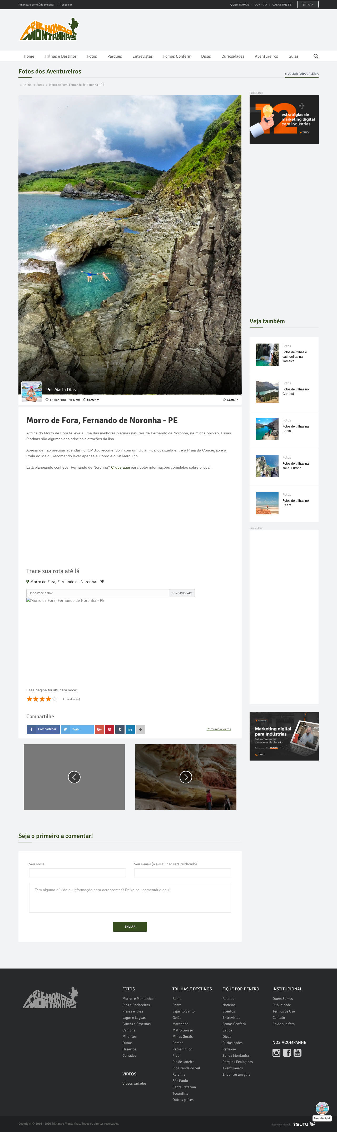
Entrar (308, 4)
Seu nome (36, 864)
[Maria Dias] (31, 392)
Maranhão (180, 1024)
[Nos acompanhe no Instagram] (276, 1053)
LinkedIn (130, 729)
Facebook (43, 729)
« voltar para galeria (302, 74)
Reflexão (229, 1049)
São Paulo (180, 1081)
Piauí (176, 1055)
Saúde (227, 1030)
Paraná (178, 1043)
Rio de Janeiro (183, 1062)
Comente (93, 400)
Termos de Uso (283, 1011)
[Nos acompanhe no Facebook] (287, 1053)
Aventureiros (266, 56)
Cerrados (129, 1055)
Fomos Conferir (177, 56)
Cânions (128, 1030)
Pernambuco (182, 1049)
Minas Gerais (182, 1036)
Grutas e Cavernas (136, 1024)
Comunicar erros (219, 729)
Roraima (178, 1074)
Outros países (183, 1100)
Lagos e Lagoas (134, 1017)
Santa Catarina (184, 1087)
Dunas (127, 1043)
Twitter (77, 729)
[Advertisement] (223, 29)
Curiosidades (232, 56)
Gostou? (232, 400)
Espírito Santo (183, 1011)
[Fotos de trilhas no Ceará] (267, 503)
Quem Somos (282, 998)
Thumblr (120, 729)
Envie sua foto (283, 1024)
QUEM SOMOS (239, 4)
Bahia (176, 998)
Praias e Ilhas (132, 1011)
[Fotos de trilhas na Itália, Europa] (267, 466)
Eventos (228, 1011)
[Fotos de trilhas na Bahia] (267, 429)
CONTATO (261, 4)
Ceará (176, 1005)
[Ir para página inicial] (50, 994)
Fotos (92, 56)
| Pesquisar (63, 4)
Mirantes (129, 1036)
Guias (294, 56)
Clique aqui (120, 467)
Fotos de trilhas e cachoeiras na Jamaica (295, 356)
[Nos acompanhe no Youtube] (297, 1053)
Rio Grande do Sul (186, 1068)
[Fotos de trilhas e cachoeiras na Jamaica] (267, 355)
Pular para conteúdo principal (36, 4)
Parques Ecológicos (237, 1062)
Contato (278, 1017)
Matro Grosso (182, 1030)
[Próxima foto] (185, 777)
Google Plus (99, 729)
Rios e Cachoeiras (136, 1005)
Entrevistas (142, 56)
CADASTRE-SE (281, 4)
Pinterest (109, 729)
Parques (114, 56)
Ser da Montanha (235, 1055)
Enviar (130, 927)
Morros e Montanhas (138, 998)
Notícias (228, 1005)
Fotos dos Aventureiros (49, 71)
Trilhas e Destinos (61, 56)
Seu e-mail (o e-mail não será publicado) (165, 864)
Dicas (206, 56)
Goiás (176, 1017)
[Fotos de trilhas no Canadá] (267, 392)
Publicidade (281, 1005)
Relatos (228, 998)
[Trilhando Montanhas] (49, 29)
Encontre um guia (236, 1074)
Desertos (129, 1049)
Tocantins (180, 1093)
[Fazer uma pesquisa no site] (313, 55)
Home (29, 56)
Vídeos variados (134, 1083)
